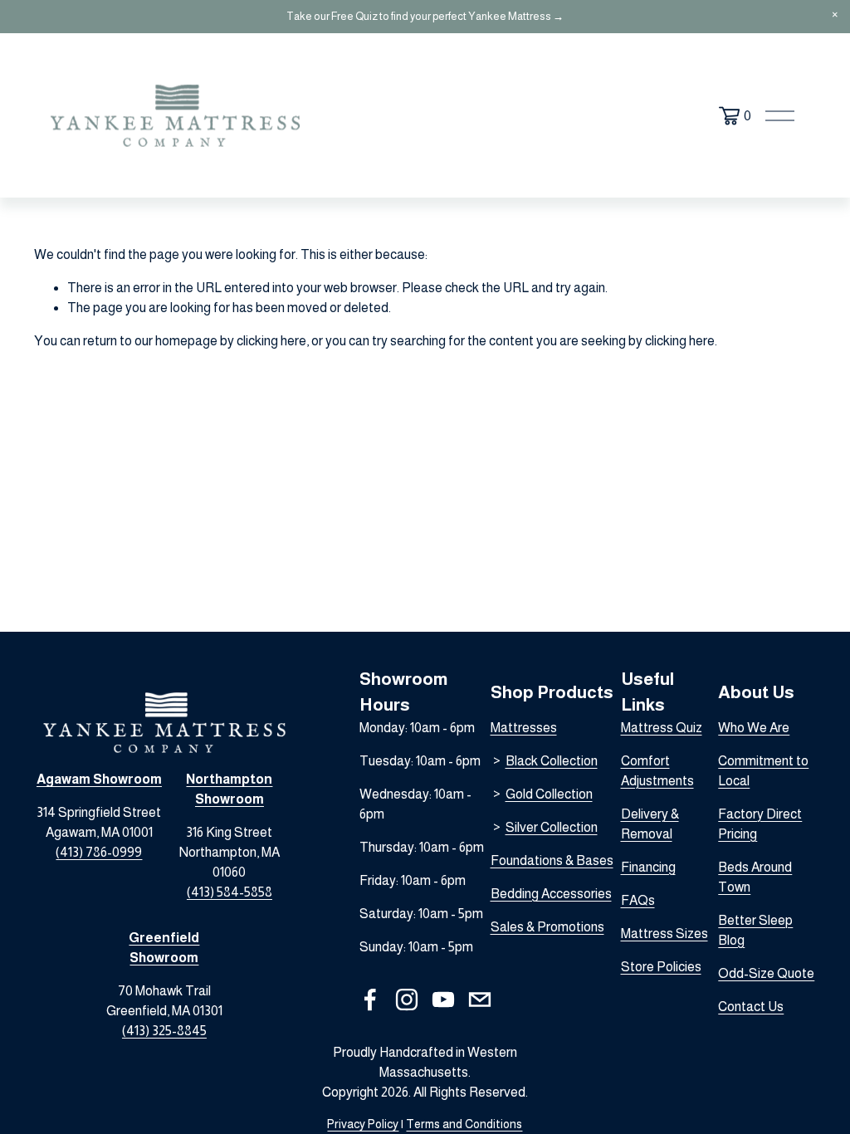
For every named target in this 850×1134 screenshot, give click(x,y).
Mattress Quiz (661, 728)
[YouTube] (443, 999)
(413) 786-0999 (99, 852)
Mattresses (524, 728)
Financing (648, 867)
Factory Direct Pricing (760, 824)
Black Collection (552, 761)
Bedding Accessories (551, 894)
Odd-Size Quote (766, 973)
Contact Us (751, 1007)
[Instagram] (406, 999)
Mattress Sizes (664, 933)
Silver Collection (552, 827)
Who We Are (753, 728)
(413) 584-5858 (229, 892)
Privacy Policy (362, 1124)
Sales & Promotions (547, 927)
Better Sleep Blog (755, 930)
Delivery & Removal (650, 824)
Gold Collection (549, 794)
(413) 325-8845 (164, 1031)
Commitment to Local (763, 771)
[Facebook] (370, 999)
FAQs (638, 900)
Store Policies (661, 967)
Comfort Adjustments (657, 771)
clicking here (271, 341)
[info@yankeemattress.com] (479, 999)
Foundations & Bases (552, 860)
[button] (835, 15)
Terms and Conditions (464, 1124)
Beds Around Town (755, 877)
